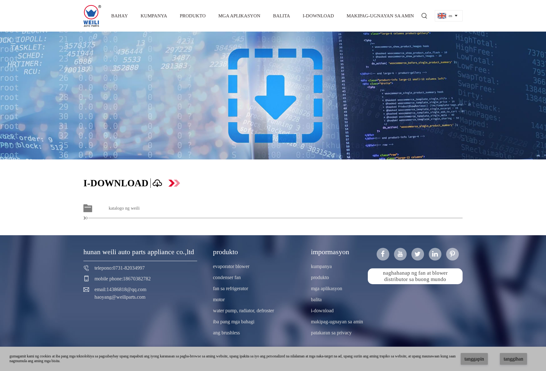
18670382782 (137, 278)
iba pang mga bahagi (233, 321)
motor (219, 299)
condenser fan (227, 277)
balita (281, 15)
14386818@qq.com (126, 289)
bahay (119, 15)
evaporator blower (231, 266)
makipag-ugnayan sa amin (380, 15)
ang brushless (226, 332)
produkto (193, 15)
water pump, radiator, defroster (243, 310)
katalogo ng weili (124, 208)
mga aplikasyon (239, 15)
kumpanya (154, 15)
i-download (318, 15)
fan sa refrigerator (230, 288)
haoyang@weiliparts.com (119, 297)
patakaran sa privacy (331, 332)
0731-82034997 (129, 268)
